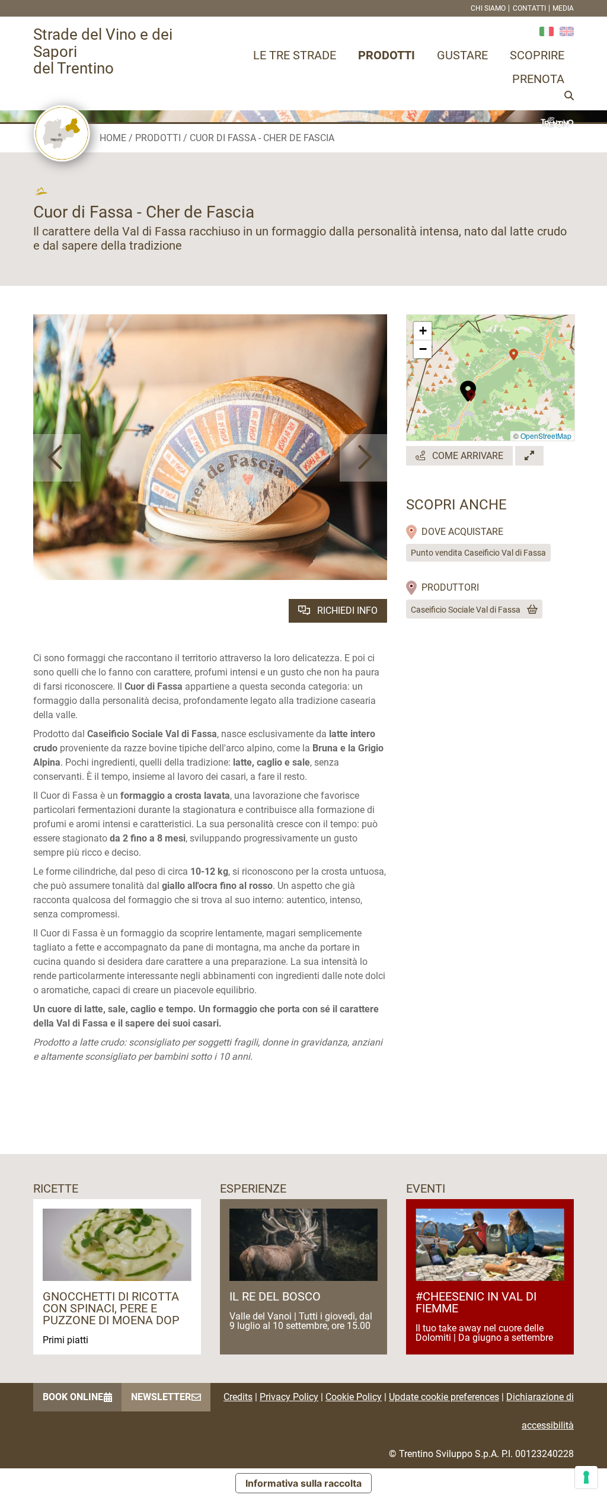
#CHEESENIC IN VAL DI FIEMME (476, 1302)
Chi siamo (488, 8)
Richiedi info (346, 610)
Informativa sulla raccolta (303, 1483)
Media (563, 8)
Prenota (538, 79)
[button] (57, 458)
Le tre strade (294, 55)
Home (113, 138)
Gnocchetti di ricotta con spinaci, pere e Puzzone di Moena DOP (111, 1308)
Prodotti (386, 55)
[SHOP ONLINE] (530, 609)
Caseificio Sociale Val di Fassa (465, 609)
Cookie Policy (353, 1397)
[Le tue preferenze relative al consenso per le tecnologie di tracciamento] (586, 1477)
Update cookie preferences (444, 1397)
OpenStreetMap (545, 436)
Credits (238, 1397)
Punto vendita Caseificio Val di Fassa (478, 552)
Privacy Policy (289, 1397)
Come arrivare (466, 455)
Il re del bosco (275, 1296)
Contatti (529, 8)
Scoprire (537, 55)
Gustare (462, 55)
